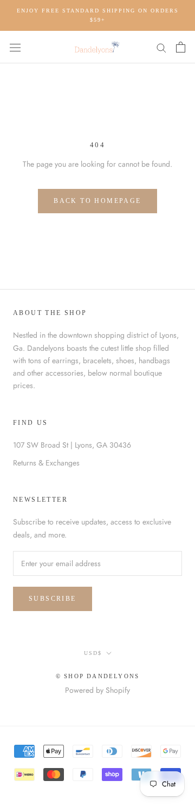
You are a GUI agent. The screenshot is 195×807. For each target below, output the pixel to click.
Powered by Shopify (97, 690)
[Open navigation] (15, 47)
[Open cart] (180, 47)
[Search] (161, 46)
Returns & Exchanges (46, 462)
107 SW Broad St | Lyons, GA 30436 (72, 444)
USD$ (93, 653)
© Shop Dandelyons (97, 676)
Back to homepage (97, 201)
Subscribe (52, 598)
